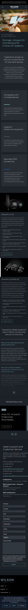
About (3, 586)
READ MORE (6, 426)
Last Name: (5, 508)
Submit (14, 564)
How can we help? (7, 540)
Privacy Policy (15, 602)
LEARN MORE (7, 254)
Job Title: (5, 529)
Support (4, 589)
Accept (6, 605)
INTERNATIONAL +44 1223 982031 (13, 471)
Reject (14, 605)
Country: (5, 534)
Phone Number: (6, 519)
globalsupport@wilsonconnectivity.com (15, 476)
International (5, 592)
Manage (22, 605)
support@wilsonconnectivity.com (13, 469)
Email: (4, 513)
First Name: (5, 503)
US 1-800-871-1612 (8, 464)
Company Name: (6, 524)
